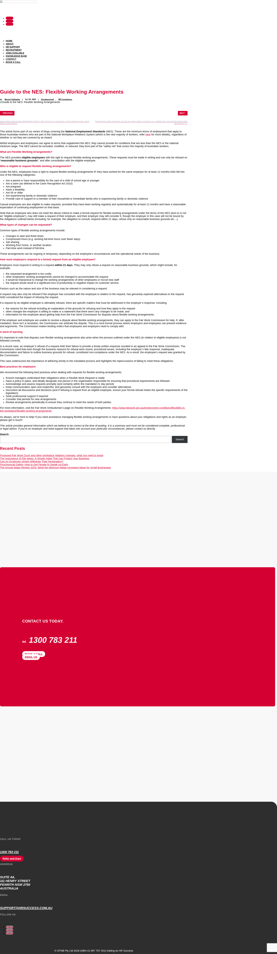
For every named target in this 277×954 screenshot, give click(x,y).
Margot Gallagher (12, 99)
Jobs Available (15, 53)
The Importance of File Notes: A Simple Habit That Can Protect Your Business (44, 458)
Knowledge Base (16, 56)
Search (4, 434)
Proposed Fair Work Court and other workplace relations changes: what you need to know (51, 455)
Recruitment (14, 50)
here (148, 134)
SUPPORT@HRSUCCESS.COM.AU (26, 908)
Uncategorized (47, 99)
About (10, 44)
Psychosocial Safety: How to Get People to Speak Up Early (34, 464)
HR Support (13, 47)
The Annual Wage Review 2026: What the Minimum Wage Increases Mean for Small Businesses (55, 467)
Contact (11, 59)
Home (9, 41)
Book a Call (13, 62)
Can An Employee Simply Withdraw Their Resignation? (31, 461)
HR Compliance (65, 99)
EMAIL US (31, 657)
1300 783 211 (9, 852)
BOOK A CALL (34, 654)
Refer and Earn (12, 858)
